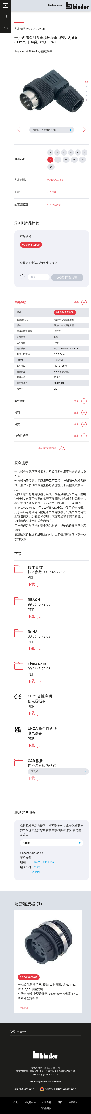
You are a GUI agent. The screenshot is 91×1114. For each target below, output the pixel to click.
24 (51, 167)
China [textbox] (26, 842)
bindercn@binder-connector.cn (45, 1081)
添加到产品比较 (55, 180)
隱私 (60, 1102)
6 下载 (53, 192)
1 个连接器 (55, 204)
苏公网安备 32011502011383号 (60, 1089)
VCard (36, 872)
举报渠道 (73, 1102)
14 (66, 159)
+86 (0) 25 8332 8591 (47, 1074)
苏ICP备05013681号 (24, 1089)
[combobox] (51, 842)
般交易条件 (30, 1102)
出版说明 (46, 1102)
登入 (15, 1102)
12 (58, 159)
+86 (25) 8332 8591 (44, 862)
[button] (5, 5)
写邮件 (36, 867)
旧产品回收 (45, 1108)
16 (74, 159)
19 (82, 159)
